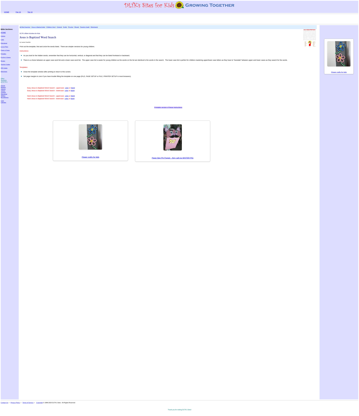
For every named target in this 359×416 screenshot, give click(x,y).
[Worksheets (94, 27)
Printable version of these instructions (168, 107)
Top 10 (30, 12)
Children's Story (51, 27)
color (67, 88)
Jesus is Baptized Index (38, 27)
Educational (4, 43)
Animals (3, 85)
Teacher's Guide (84, 27)
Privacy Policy (15, 402)
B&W (73, 88)
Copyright (39, 402)
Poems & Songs (5, 50)
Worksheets (4, 71)
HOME (6, 12)
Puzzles (71, 27)
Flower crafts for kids (90, 157)
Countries (3, 92)
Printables (3, 54)
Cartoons (3, 89)
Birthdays (3, 87)
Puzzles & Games (6, 57)
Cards (2, 101)
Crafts (2, 39)
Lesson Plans (4, 47)
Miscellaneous (5, 97)
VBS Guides (4, 68)
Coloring (3, 36)
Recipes (3, 61)
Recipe (77, 27)
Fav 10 (18, 12)
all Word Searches (25, 27)
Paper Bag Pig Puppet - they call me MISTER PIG (172, 158)
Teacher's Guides (5, 64)
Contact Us (4, 402)
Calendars (3, 102)
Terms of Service (27, 402)
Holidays (3, 96)
